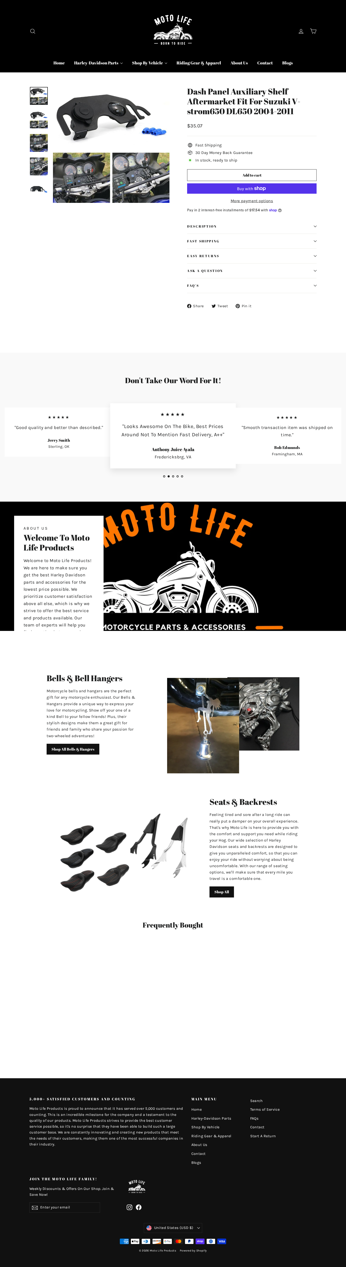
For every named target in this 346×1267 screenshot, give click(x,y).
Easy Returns (203, 256)
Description (202, 226)
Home (59, 63)
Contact (265, 63)
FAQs (254, 1118)
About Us (239, 63)
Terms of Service (265, 1109)
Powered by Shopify (193, 1250)
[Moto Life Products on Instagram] (129, 1207)
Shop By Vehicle (148, 63)
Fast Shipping (203, 241)
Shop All (221, 891)
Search (256, 1101)
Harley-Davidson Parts (96, 63)
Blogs (287, 63)
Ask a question (205, 271)
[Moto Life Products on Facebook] (138, 1207)
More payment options (252, 200)
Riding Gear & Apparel (199, 63)
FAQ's (193, 285)
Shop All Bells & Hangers (73, 749)
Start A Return (263, 1136)
